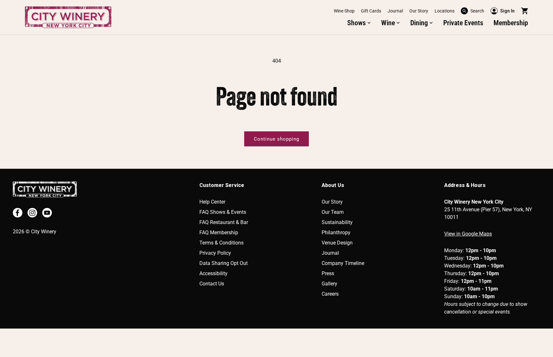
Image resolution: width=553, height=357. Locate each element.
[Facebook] (17, 213)
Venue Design (337, 243)
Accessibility (213, 273)
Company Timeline (343, 263)
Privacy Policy (215, 253)
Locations (444, 10)
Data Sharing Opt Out (223, 263)
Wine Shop (344, 10)
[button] (472, 10)
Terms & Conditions (221, 243)
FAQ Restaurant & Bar (223, 222)
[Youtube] (47, 213)
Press (328, 273)
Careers (330, 294)
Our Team (333, 212)
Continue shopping (276, 139)
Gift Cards (371, 10)
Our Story (418, 10)
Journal (395, 10)
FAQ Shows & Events (222, 212)
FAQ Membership (218, 232)
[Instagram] (32, 213)
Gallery (329, 284)
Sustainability (337, 222)
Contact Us (211, 284)
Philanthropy (336, 232)
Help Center (212, 202)
